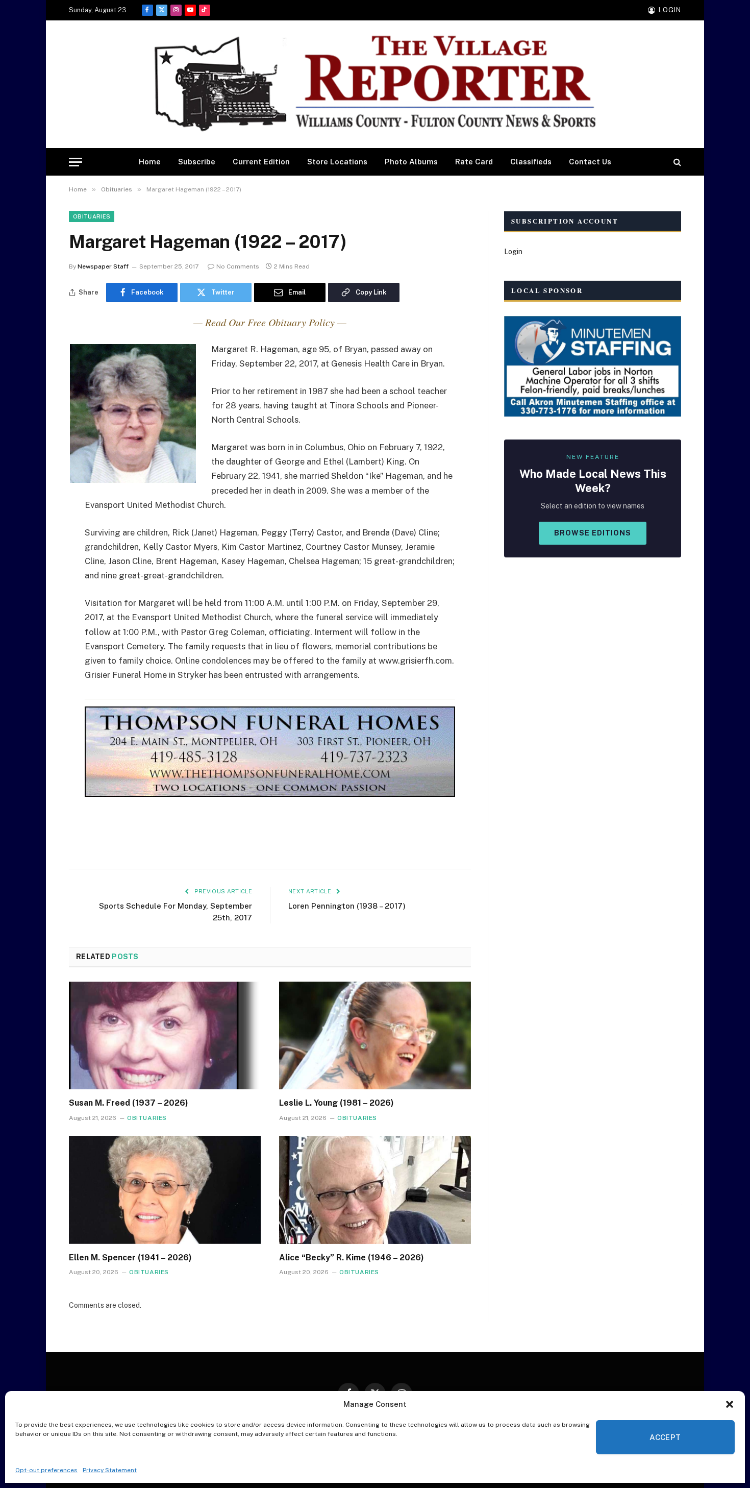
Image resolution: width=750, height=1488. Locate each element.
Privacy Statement (110, 1470)
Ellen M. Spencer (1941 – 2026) (130, 1257)
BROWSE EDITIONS (592, 533)
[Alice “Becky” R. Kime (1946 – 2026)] (375, 1190)
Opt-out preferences (46, 1470)
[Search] (676, 162)
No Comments (237, 266)
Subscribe (196, 161)
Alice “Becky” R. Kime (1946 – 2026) (351, 1257)
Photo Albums (411, 161)
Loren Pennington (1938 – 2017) (347, 905)
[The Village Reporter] (375, 84)
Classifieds (531, 161)
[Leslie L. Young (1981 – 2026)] (375, 1036)
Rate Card (474, 161)
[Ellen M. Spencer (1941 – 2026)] (165, 1190)
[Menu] (75, 162)
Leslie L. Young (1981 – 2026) (336, 1103)
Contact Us (590, 161)
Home (150, 161)
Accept (665, 1437)
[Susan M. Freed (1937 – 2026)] (165, 1036)
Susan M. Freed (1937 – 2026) (128, 1103)
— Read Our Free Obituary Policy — (269, 322)
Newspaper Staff (103, 266)
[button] (729, 1404)
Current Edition (261, 161)
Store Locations (337, 161)
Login (513, 252)
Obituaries (91, 216)
